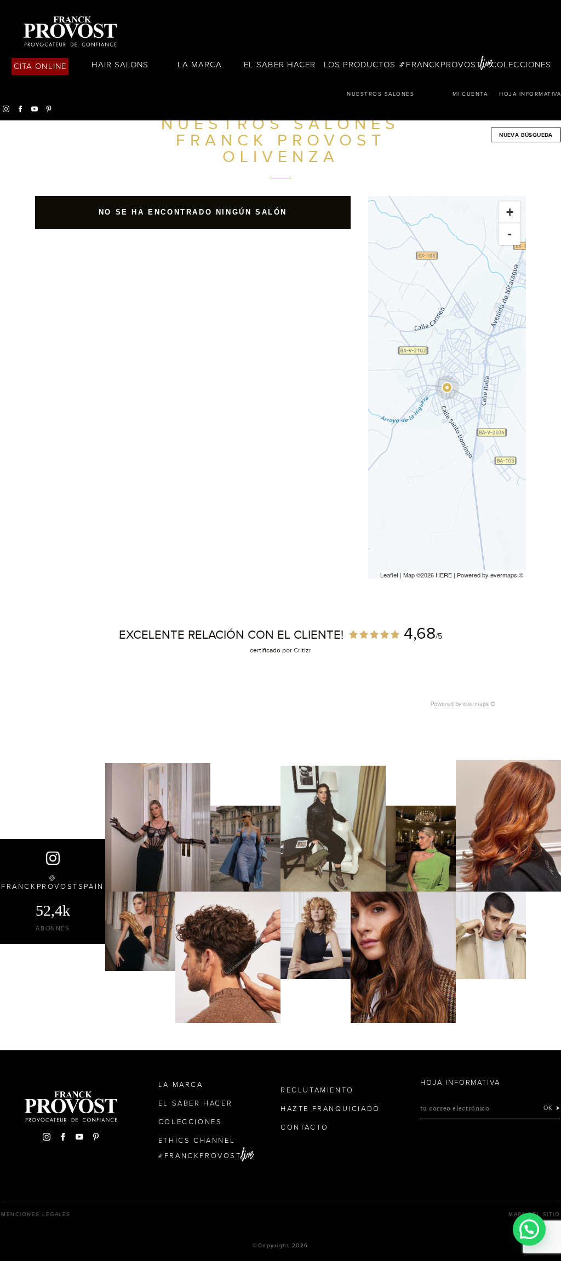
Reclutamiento (317, 1090)
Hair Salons (120, 65)
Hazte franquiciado (330, 1108)
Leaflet (389, 574)
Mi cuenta (470, 94)
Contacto (304, 1127)
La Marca (200, 65)
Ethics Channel (196, 1140)
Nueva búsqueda (526, 135)
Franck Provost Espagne (70, 31)
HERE (444, 574)
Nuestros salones (380, 94)
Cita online (40, 66)
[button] (529, 1229)
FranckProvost (443, 65)
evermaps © (479, 704)
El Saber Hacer (280, 65)
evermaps (503, 574)
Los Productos (360, 65)
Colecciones (521, 65)
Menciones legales (36, 1214)
